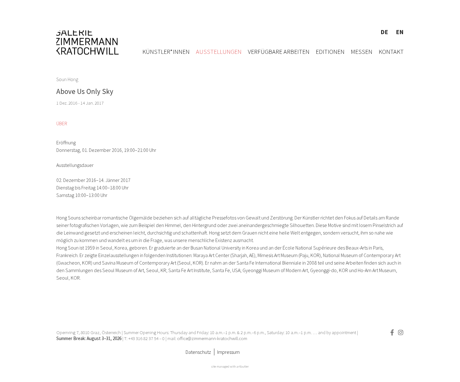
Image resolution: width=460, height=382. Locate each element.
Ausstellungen (219, 51)
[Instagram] (401, 332)
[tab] (61, 123)
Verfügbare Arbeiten (278, 51)
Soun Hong (67, 79)
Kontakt (391, 51)
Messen (361, 51)
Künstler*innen (166, 51)
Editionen (330, 51)
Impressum (228, 352)
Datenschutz (198, 352)
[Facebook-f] (392, 332)
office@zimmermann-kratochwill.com (212, 338)
